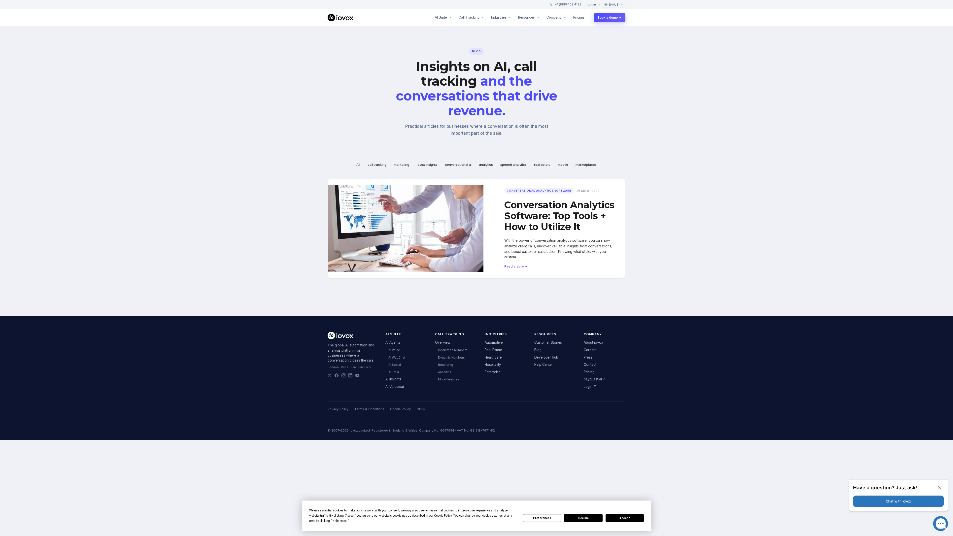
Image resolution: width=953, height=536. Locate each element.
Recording (445, 365)
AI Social (394, 365)
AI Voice (394, 350)
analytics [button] (486, 165)
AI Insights (393, 379)
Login (592, 4)
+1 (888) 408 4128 (568, 4)
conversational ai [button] (458, 165)
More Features (448, 379)
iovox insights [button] (427, 165)
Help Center (543, 365)
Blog (538, 350)
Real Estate (493, 350)
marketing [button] (401, 165)
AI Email (394, 372)
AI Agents (392, 342)
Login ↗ (590, 387)
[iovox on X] (330, 375)
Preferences (542, 518)
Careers (590, 350)
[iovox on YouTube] (357, 375)
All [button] (358, 165)
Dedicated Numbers (453, 350)
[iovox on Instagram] (343, 375)
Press (588, 357)
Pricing (578, 17)
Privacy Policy (338, 409)
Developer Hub (546, 357)
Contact (590, 365)
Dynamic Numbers (451, 357)
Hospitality (493, 365)
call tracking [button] (377, 165)
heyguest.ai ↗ (595, 379)
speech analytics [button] (513, 165)
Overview (442, 342)
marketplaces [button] (586, 165)
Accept (624, 518)
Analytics (444, 372)
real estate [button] (542, 165)
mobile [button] (563, 165)
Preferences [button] (339, 521)
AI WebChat (396, 357)
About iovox (593, 342)
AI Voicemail (395, 387)
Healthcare (493, 357)
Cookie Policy (400, 409)
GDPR (421, 409)
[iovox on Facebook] (337, 375)
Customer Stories (548, 342)
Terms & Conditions (369, 409)
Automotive (494, 342)
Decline (583, 518)
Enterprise (493, 372)
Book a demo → (610, 17)
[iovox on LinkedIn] (350, 375)
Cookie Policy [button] (443, 515)
